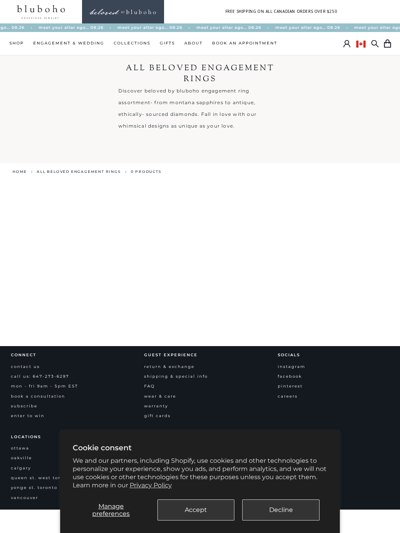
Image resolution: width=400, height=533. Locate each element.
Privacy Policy (151, 485)
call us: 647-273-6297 (40, 376)
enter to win (28, 415)
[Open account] (347, 43)
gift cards (157, 415)
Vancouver (24, 497)
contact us (25, 366)
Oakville (21, 457)
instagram (291, 366)
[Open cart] (387, 43)
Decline (281, 509)
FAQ (149, 386)
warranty (156, 406)
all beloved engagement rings (79, 171)
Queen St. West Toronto (42, 477)
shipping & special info (176, 376)
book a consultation (38, 396)
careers (288, 396)
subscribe (24, 406)
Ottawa (20, 448)
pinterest (290, 386)
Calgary (21, 468)
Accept (196, 509)
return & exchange (169, 366)
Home (19, 171)
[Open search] (375, 43)
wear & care (160, 396)
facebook (290, 376)
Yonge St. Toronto (34, 487)
